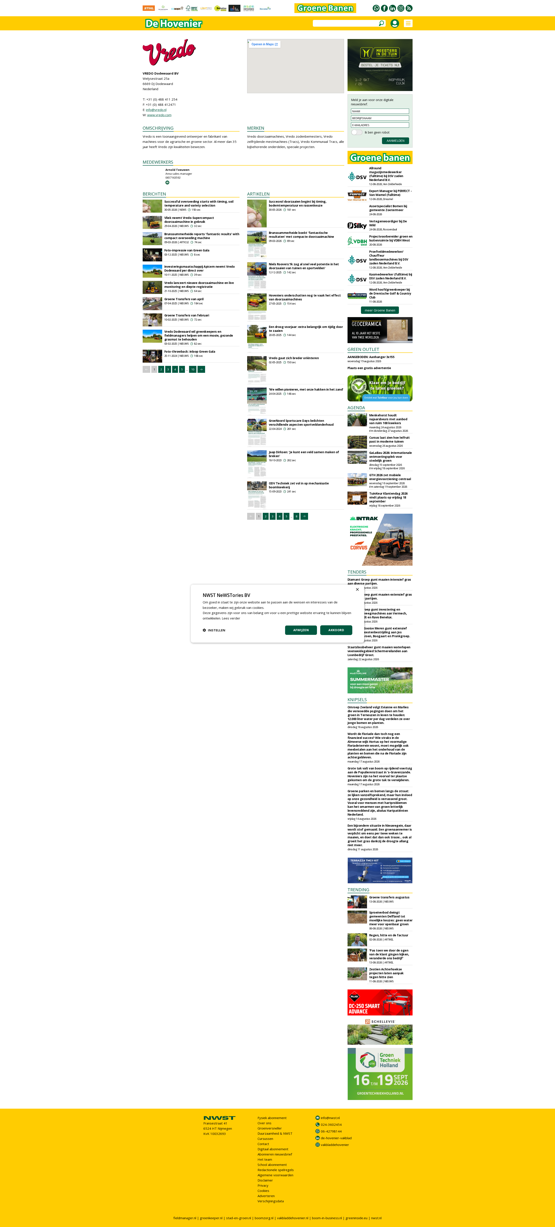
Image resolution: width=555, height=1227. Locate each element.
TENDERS (357, 572)
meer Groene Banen (380, 310)
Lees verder (231, 618)
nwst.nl (376, 1218)
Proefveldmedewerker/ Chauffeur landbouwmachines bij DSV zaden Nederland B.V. (388, 257)
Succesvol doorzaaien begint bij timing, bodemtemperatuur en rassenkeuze (297, 203)
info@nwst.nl (330, 1118)
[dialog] (277, 613)
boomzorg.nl (264, 1218)
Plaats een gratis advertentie (369, 368)
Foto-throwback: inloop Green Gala (189, 351)
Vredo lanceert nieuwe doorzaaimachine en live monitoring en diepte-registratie (199, 285)
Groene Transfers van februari (186, 315)
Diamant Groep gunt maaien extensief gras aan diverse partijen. (380, 596)
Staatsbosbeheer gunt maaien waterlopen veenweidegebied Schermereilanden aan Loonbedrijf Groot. (379, 651)
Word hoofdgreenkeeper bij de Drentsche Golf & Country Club (390, 293)
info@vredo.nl (156, 110)
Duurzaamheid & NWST (275, 1133)
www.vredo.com (159, 115)
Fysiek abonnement (272, 1118)
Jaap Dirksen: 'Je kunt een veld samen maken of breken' (304, 454)
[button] (214, 630)
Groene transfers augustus (389, 897)
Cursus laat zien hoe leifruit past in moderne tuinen (389, 439)
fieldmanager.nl (184, 1218)
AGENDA (356, 408)
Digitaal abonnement (273, 1149)
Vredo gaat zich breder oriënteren (294, 358)
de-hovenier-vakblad (336, 1138)
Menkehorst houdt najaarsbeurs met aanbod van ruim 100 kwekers (388, 419)
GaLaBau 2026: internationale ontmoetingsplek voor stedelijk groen (390, 457)
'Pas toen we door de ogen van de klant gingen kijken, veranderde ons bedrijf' (389, 954)
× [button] (357, 589)
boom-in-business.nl (327, 1218)
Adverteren (266, 1196)
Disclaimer (265, 1180)
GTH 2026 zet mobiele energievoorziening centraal (390, 477)
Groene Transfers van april (184, 299)
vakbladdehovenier (335, 1144)
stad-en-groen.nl (238, 1218)
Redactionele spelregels (276, 1170)
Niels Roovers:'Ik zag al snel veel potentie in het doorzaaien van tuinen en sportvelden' (304, 266)
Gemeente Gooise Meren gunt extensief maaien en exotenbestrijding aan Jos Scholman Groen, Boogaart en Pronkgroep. (379, 632)
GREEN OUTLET (363, 349)
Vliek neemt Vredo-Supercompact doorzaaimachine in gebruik (189, 220)
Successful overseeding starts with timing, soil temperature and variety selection (198, 203)
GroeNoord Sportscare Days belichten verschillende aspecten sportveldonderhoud (301, 423)
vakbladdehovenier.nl (292, 1218)
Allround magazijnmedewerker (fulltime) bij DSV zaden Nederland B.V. (386, 174)
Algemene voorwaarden (275, 1175)
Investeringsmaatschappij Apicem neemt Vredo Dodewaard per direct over (199, 268)
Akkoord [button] (336, 630)
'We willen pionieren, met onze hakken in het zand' (306, 389)
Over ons (264, 1123)
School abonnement (272, 1164)
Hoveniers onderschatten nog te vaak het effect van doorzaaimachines (305, 297)
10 (192, 369)
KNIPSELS (357, 699)
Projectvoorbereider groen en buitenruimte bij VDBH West (391, 238)
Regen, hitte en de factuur (388, 935)
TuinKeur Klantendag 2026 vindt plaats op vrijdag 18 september (388, 497)
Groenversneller (270, 1128)
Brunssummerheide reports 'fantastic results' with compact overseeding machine (201, 236)
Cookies (263, 1190)
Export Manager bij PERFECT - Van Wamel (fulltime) (390, 193)
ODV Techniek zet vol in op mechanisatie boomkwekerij (299, 485)
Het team (265, 1159)
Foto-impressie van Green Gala (186, 250)
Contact (263, 1144)
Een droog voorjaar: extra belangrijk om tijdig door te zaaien (306, 329)
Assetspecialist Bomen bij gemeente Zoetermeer (388, 208)
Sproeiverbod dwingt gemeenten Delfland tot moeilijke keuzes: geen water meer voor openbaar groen (391, 918)
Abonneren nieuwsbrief (275, 1154)
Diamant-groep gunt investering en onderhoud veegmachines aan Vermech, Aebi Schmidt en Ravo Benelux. (377, 613)
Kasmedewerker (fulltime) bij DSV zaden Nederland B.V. (390, 276)
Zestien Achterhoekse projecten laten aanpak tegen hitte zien (386, 973)
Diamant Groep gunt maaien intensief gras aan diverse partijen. (379, 581)
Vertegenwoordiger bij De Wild (388, 223)
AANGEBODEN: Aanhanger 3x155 (371, 357)
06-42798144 (331, 1131)
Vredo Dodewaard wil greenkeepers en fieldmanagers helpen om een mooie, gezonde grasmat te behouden (198, 335)
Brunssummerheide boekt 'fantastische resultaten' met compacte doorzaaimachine (301, 235)
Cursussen (265, 1138)
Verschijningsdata (271, 1201)
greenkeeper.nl (211, 1218)
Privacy (263, 1185)
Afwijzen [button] (301, 630)
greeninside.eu (356, 1218)
